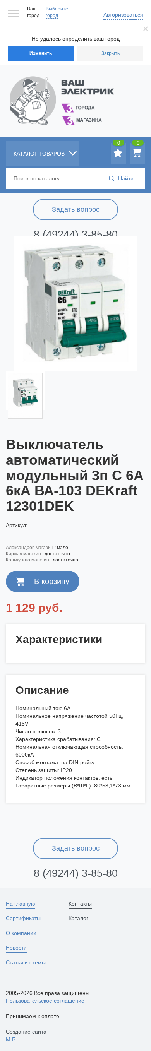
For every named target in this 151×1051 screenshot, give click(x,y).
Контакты (80, 903)
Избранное (118, 144)
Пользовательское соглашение (45, 1001)
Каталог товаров (40, 154)
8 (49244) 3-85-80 (76, 234)
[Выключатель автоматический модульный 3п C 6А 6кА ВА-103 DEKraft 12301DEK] (75, 303)
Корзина (138, 144)
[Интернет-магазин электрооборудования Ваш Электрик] (75, 91)
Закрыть (110, 53)
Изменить (40, 53)
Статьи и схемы (26, 962)
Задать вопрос (76, 209)
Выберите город (57, 12)
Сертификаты (23, 918)
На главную (20, 903)
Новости (16, 948)
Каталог (78, 918)
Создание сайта (26, 1035)
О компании (21, 933)
